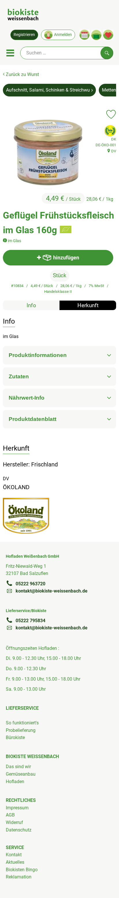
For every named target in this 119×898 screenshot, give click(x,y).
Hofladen (15, 781)
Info (31, 305)
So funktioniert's (22, 723)
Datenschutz (18, 830)
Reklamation (18, 877)
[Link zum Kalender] (84, 35)
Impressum (17, 807)
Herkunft (87, 305)
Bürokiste (15, 737)
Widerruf (14, 822)
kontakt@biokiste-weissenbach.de (52, 591)
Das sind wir (18, 766)
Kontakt (14, 854)
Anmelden (63, 34)
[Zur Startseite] (23, 15)
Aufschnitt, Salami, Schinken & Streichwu (48, 90)
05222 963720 (30, 583)
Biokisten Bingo (22, 869)
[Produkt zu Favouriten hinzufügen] (111, 114)
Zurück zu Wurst (22, 74)
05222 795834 (30, 620)
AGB (10, 815)
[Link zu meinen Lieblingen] (108, 35)
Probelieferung (21, 730)
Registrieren (24, 34)
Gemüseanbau (21, 774)
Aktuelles (15, 862)
